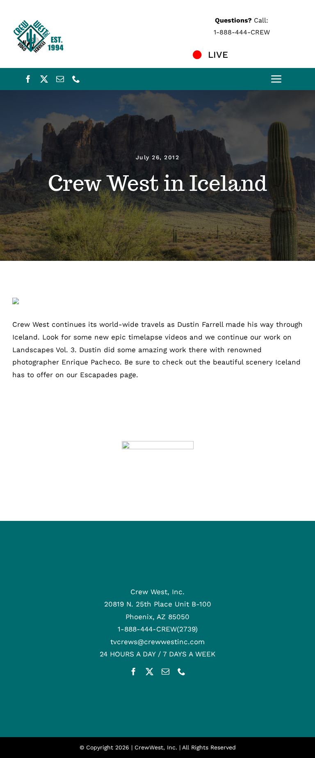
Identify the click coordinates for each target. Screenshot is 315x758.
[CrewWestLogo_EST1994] (41, 22)
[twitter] (44, 79)
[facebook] (28, 79)
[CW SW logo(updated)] (158, 444)
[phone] (76, 79)
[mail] (60, 79)
